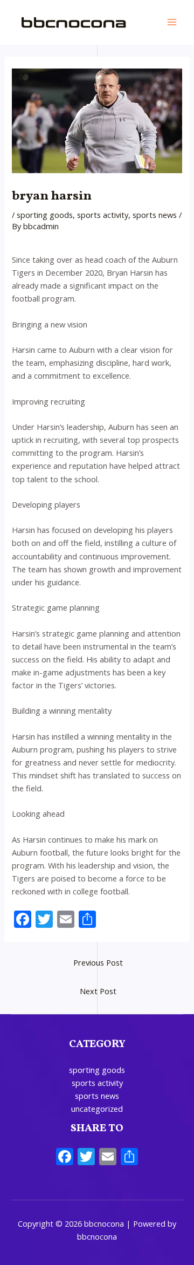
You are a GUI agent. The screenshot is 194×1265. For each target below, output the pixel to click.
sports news (155, 214)
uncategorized (97, 1108)
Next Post (98, 991)
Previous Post (98, 962)
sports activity (102, 214)
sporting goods (45, 214)
